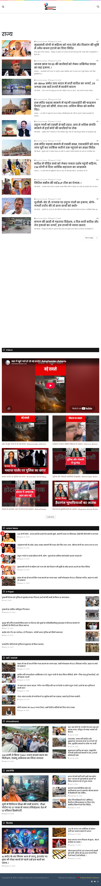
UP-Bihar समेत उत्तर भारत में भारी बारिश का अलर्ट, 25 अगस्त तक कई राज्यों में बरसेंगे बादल (64, 85)
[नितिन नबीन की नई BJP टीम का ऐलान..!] (16, 186)
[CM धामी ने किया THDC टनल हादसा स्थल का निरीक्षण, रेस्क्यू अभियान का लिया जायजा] (25, 739)
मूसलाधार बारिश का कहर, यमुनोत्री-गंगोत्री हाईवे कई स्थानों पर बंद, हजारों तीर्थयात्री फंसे (82, 753)
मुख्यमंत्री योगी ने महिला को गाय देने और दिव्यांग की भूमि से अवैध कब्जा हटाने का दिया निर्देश (66, 46)
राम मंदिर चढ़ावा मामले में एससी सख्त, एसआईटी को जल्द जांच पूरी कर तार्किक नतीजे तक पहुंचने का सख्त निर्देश (66, 146)
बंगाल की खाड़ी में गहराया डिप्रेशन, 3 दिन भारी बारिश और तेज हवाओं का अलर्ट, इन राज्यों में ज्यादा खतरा (66, 223)
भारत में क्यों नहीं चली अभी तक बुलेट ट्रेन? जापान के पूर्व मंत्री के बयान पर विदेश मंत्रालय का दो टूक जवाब (82, 778)
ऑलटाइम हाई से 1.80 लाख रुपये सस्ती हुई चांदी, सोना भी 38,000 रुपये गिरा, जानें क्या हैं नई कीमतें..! (83, 853)
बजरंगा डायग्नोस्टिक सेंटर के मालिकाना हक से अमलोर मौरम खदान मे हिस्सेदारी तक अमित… (83, 790)
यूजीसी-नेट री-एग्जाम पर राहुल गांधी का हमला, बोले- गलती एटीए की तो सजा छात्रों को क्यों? (64, 204)
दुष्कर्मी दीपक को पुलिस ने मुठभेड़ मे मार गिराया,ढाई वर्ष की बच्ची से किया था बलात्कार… (36, 597)
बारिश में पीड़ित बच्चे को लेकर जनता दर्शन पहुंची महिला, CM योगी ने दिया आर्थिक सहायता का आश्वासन (65, 165)
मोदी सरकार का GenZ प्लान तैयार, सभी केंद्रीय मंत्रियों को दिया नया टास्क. (46, 707)
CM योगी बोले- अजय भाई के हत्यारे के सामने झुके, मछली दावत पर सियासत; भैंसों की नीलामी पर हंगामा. (58, 534)
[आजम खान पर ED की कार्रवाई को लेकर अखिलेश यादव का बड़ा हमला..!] (16, 68)
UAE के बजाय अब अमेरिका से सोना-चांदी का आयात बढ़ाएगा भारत (82, 830)
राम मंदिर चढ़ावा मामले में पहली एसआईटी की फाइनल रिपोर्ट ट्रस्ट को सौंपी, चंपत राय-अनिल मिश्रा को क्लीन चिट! (65, 106)
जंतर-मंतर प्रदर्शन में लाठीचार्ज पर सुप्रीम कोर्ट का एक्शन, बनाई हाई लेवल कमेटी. (49, 696)
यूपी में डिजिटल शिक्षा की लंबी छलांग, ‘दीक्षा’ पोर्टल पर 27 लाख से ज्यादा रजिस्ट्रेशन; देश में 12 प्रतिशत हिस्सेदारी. (24, 807)
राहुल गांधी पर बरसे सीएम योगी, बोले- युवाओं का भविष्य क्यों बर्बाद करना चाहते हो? (49, 556)
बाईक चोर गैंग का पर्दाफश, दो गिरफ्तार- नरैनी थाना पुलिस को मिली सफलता (32, 632)
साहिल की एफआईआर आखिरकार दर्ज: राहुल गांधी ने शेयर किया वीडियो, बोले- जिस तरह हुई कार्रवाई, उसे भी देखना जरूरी (58, 675)
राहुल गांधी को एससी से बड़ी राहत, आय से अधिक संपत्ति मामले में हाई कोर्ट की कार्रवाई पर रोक (65, 126)
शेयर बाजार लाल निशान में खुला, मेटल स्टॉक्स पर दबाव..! (83, 841)
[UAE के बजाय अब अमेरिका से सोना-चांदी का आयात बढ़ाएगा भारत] (59, 832)
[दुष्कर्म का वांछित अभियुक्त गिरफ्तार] (92, 614)
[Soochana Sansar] (50, 6)
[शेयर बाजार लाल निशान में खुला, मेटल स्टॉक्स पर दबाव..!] (59, 843)
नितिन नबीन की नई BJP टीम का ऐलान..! (58, 183)
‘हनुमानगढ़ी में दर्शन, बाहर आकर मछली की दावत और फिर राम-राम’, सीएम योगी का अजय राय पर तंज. (57, 545)
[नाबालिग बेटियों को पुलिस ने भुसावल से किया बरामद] (92, 647)
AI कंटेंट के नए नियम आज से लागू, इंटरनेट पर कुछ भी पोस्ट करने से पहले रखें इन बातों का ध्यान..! (25, 859)
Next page (89, 238)
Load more (50, 517)
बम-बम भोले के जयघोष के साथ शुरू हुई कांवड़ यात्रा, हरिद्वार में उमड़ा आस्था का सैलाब (83, 729)
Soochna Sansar (41, 41)
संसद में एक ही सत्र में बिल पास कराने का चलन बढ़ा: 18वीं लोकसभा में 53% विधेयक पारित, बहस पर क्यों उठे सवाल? (57, 579)
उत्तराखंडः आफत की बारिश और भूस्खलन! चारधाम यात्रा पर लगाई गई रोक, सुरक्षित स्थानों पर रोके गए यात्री (82, 741)
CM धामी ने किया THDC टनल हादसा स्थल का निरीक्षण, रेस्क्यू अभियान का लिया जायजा (25, 757)
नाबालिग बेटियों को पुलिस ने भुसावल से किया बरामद (23, 644)
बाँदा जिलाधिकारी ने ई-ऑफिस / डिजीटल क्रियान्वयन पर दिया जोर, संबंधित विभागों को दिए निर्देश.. (81, 802)
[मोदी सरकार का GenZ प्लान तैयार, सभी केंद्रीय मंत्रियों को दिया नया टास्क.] (8, 711)
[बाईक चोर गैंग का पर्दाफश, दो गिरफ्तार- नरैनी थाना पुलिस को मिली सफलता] (92, 636)
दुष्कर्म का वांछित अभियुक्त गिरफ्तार (16, 609)
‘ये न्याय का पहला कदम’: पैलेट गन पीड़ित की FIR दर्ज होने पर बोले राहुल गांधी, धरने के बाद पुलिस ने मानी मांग (56, 686)
